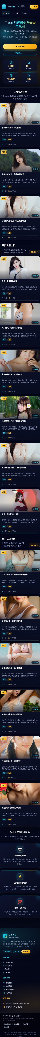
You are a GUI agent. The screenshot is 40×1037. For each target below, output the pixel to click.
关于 (25, 13)
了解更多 (18, 53)
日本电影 (16, 1024)
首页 (7, 13)
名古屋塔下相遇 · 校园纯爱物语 (14, 221)
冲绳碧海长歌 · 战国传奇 (11, 761)
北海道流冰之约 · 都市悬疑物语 (14, 421)
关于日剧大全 (10, 989)
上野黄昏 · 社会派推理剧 (11, 807)
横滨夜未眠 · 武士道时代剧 (12, 621)
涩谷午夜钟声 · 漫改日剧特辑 (13, 174)
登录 (35, 7)
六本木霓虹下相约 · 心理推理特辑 (15, 574)
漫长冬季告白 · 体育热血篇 (12, 374)
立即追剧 (26, 951)
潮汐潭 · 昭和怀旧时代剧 (11, 127)
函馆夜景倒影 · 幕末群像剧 (12, 668)
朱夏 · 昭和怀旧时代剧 (10, 514)
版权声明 (9, 986)
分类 (16, 13)
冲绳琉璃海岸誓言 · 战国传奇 (13, 714)
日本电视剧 (8, 966)
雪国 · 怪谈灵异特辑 (9, 281)
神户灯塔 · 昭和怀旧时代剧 (12, 328)
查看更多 (33, 252)
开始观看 (21, 47)
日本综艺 (7, 972)
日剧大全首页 (9, 962)
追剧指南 (9, 983)
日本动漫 (7, 969)
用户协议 (9, 993)
